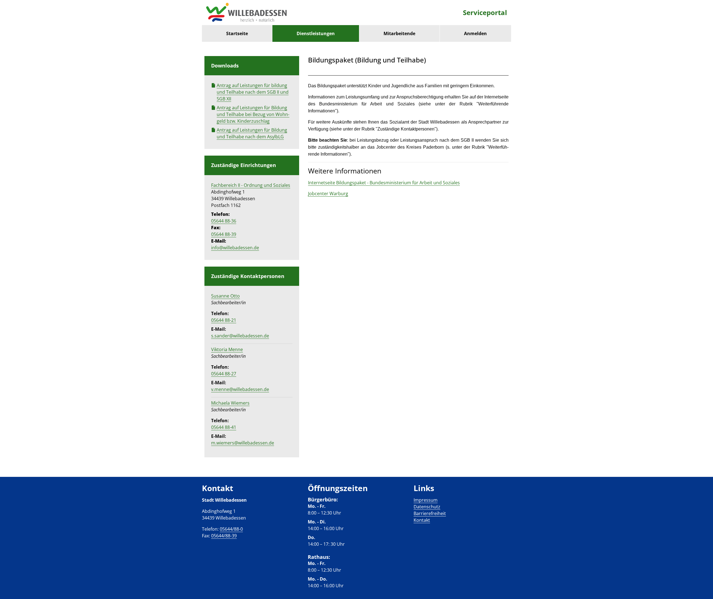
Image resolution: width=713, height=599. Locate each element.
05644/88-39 (224, 536)
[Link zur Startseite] (246, 12)
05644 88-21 (223, 320)
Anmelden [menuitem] (475, 33)
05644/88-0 (231, 529)
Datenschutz (427, 507)
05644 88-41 (223, 427)
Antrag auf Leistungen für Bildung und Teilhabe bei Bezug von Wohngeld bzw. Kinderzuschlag (253, 114)
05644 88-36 (223, 221)
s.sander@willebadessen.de (240, 336)
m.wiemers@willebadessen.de (242, 443)
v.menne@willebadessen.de (240, 389)
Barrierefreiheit (430, 513)
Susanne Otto (225, 296)
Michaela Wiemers (230, 403)
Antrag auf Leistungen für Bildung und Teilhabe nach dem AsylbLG (252, 133)
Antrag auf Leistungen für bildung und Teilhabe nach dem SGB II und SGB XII (253, 92)
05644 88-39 (223, 234)
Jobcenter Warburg (328, 193)
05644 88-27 (223, 374)
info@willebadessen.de (235, 248)
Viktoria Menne (227, 349)
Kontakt (422, 520)
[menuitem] (237, 33)
